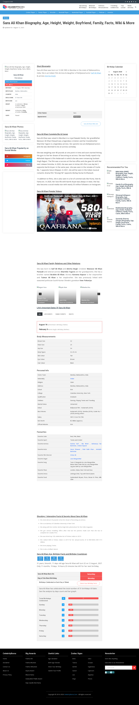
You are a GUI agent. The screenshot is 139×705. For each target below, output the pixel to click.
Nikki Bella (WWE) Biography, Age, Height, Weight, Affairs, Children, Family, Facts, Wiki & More (124, 175)
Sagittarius (91, 667)
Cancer (74, 671)
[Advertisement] (59, 45)
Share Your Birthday (54, 667)
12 (16, 88)
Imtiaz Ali (73, 455)
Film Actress (18, 78)
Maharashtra (23, 91)
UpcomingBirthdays (83, 6)
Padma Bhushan (31, 663)
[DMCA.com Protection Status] (109, 672)
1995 (22, 88)
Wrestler (53, 12)
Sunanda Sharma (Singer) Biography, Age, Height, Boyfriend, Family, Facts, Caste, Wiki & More (125, 222)
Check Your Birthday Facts (88, 583)
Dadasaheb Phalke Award (34, 679)
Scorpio (90, 663)
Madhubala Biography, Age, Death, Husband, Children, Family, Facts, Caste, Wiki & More (124, 210)
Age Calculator (52, 659)
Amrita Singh (50, 76)
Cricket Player (30, 12)
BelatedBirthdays (92, 6)
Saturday (27, 88)
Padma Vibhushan (31, 667)
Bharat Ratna (30, 675)
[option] (50, 295)
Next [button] (99, 294)
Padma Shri (29, 659)
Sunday (42, 605)
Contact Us (6, 667)
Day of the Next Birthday (47, 578)
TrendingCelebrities (115, 6)
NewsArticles (130, 6)
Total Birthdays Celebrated (45, 599)
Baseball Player (64, 12)
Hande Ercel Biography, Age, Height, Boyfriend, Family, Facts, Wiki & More (124, 187)
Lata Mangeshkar (75, 459)
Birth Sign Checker (54, 663)
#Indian (6, 18)
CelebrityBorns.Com (70, 694)
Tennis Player (42, 12)
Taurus (74, 663)
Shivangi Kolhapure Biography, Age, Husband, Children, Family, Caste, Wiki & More (123, 199)
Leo (16, 101)
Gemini (74, 667)
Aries (74, 659)
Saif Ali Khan (96, 73)
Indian (72, 378)
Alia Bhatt (85, 444)
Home (5, 659)
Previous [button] (40, 294)
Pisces (90, 679)
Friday (41, 631)
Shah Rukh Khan (88, 449)
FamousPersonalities (103, 6)
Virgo (74, 679)
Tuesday (42, 615)
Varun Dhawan (75, 449)
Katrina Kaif (74, 444)
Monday (42, 610)
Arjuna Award (30, 671)
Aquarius (91, 675)
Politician (101, 12)
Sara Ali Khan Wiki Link (91, 124)
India (16, 94)
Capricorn (91, 671)
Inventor (110, 12)
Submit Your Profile (54, 671)
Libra (89, 659)
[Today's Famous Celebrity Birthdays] (13, 6)
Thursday (42, 626)
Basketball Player (77, 12)
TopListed (123, 6)
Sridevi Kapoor (82, 446)
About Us (6, 671)
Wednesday (43, 620)
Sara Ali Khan (18, 75)
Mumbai (17, 91)
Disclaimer (6, 663)
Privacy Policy (7, 675)
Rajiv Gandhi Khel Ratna (33, 683)
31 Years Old (18, 97)
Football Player (91, 12)
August (19, 88)
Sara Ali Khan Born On (46, 574)
